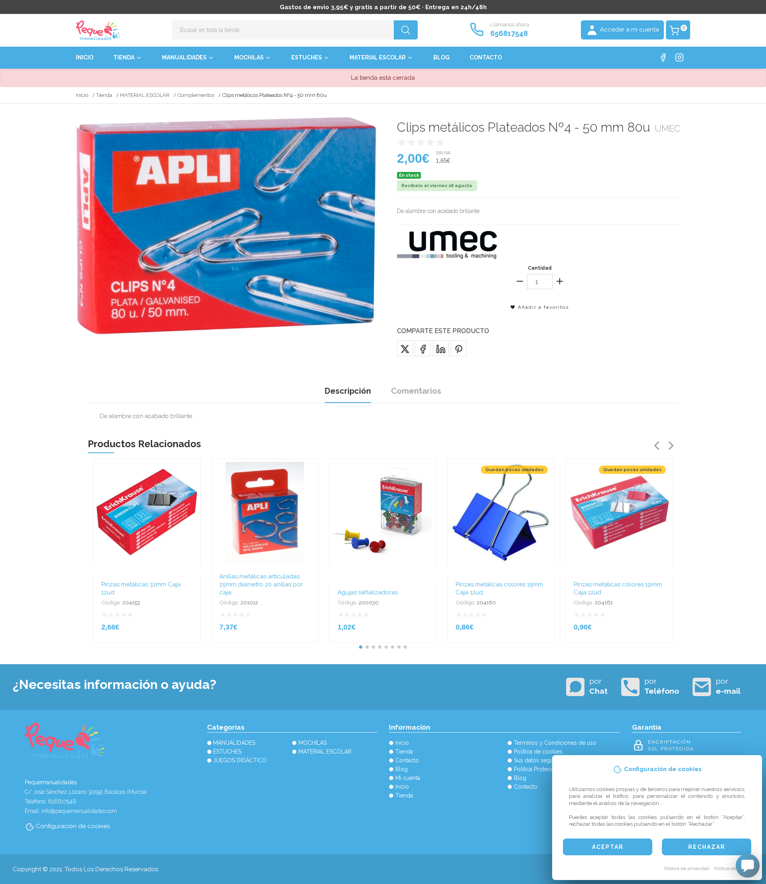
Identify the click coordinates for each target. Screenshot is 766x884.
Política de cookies (734, 868)
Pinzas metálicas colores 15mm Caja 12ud (499, 588)
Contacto (486, 57)
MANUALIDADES (184, 57)
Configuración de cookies (73, 826)
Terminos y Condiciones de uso (555, 743)
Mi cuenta (407, 778)
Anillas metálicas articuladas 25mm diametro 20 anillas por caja (261, 584)
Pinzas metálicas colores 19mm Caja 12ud (618, 588)
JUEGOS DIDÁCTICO (240, 760)
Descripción (348, 391)
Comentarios (416, 391)
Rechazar (706, 847)
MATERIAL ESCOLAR (377, 57)
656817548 (509, 33)
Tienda (123, 57)
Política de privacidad (686, 868)
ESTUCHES (306, 57)
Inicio (84, 57)
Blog (441, 57)
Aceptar (608, 847)
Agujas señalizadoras (368, 592)
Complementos (196, 95)
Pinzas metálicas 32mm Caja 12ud (141, 588)
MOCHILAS (249, 57)
